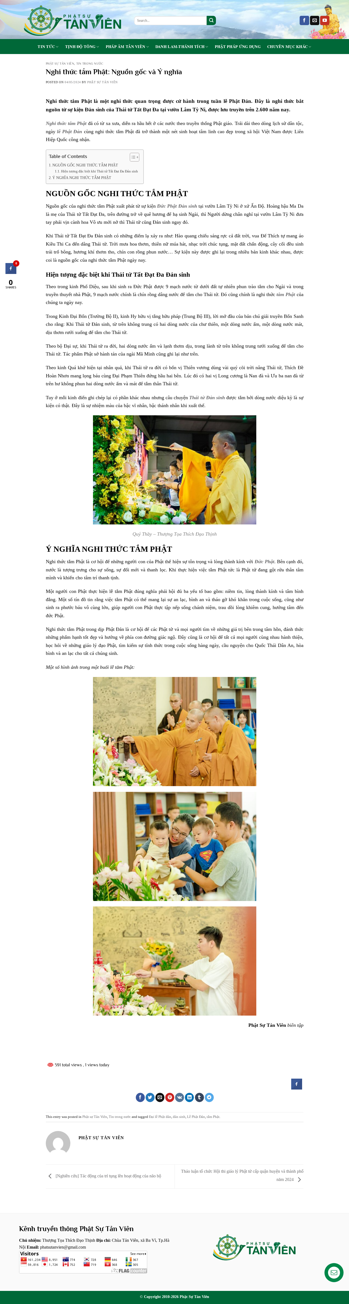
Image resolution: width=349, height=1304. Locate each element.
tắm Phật (285, 294)
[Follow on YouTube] (324, 20)
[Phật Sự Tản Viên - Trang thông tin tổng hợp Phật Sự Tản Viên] (72, 19)
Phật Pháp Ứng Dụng (238, 46)
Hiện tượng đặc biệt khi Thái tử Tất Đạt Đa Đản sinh (99, 171)
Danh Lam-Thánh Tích (179, 46)
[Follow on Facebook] (304, 20)
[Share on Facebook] (296, 1088)
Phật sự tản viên (102, 82)
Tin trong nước (89, 63)
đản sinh (179, 1117)
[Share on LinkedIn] (189, 1097)
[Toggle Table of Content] (132, 157)
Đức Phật (264, 561)
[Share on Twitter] (150, 1097)
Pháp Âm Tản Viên (125, 46)
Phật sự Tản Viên (60, 63)
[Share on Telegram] (209, 1097)
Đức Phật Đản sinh (177, 206)
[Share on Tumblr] (199, 1097)
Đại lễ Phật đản (160, 1117)
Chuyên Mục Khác (287, 46)
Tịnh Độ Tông (80, 46)
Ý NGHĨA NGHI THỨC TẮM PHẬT (81, 177)
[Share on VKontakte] (179, 1097)
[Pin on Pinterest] (169, 1097)
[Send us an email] (314, 20)
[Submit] (211, 20)
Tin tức (46, 46)
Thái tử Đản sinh (207, 397)
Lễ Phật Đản (196, 1117)
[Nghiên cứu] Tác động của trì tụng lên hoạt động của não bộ (108, 1176)
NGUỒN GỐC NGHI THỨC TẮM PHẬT (85, 165)
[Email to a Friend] (159, 1097)
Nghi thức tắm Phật (66, 123)
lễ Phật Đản (69, 131)
